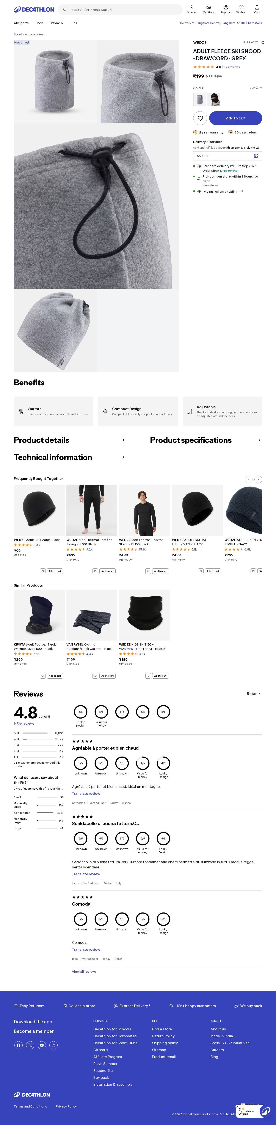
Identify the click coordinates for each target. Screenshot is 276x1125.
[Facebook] (18, 1045)
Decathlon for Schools (112, 1029)
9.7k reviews (232, 67)
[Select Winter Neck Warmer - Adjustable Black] (213, 99)
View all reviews (84, 971)
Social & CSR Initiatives (229, 1043)
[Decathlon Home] (34, 9)
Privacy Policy (66, 1106)
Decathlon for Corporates (115, 1036)
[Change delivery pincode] (256, 156)
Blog (214, 1057)
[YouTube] (42, 1045)
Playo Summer (105, 1064)
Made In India (221, 1036)
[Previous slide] (249, 479)
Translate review (86, 793)
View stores (210, 185)
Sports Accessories (29, 34)
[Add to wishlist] (200, 118)
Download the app (33, 1021)
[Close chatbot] (237, 1107)
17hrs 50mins (228, 170)
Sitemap (159, 1050)
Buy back (101, 1077)
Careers (217, 1050)
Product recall (164, 1057)
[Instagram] (53, 1045)
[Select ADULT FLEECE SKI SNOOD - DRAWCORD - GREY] (199, 99)
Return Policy (163, 1036)
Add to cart (55, 571)
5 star (252, 694)
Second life (103, 1070)
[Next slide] (258, 479)
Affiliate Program (107, 1057)
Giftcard (100, 1050)
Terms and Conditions (30, 1106)
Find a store (162, 1029)
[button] (22, 23)
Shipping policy (165, 1043)
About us (218, 1029)
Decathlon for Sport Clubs (115, 1043)
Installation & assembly (113, 1084)
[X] (30, 1045)
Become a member (34, 1031)
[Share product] (262, 42)
